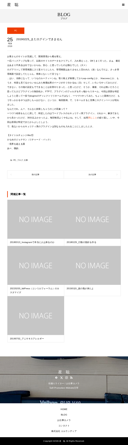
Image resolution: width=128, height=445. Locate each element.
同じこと (92, 117)
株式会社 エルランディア (64, 431)
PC (15, 31)
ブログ (20, 160)
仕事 (26, 160)
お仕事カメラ (64, 420)
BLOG (64, 414)
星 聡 (13, 5)
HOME (64, 409)
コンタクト (64, 425)
